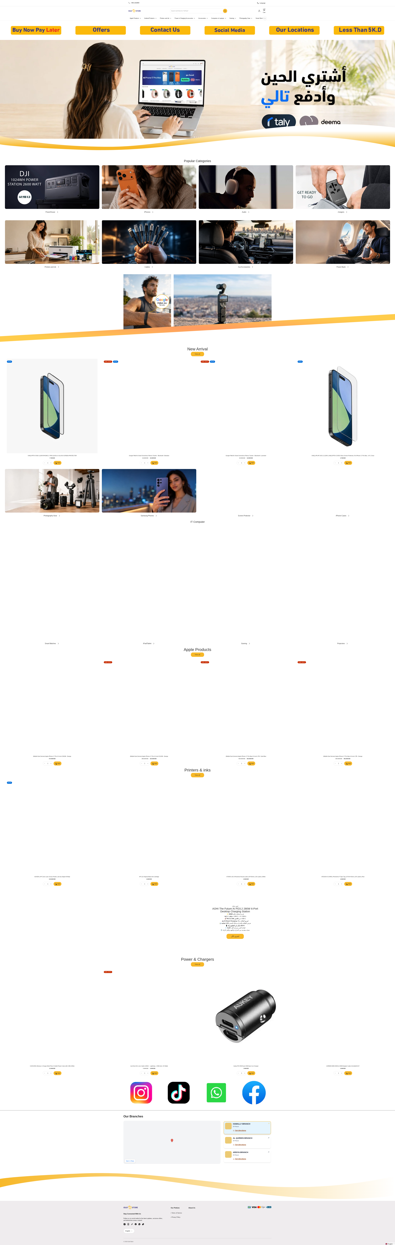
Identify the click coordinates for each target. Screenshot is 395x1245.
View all (197, 354)
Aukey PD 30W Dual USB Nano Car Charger (246, 1066)
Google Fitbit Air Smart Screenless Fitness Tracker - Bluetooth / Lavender (246, 455)
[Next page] (265, 18)
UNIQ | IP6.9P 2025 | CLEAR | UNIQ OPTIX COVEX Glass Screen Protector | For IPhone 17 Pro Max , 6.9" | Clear (343, 455)
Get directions (240, 1130)
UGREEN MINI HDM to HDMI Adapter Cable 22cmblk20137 (343, 1066)
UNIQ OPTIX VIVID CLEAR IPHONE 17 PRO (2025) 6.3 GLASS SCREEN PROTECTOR (52, 455)
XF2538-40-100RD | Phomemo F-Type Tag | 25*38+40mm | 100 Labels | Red (342, 876)
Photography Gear (244, 18)
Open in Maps (130, 1161)
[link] (259, 10)
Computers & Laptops (217, 18)
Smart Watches (260, 18)
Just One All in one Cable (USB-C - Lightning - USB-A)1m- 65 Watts (149, 1066)
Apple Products (134, 18)
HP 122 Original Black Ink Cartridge (149, 876)
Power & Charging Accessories (184, 18)
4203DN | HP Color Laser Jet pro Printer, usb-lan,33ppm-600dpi (52, 876)
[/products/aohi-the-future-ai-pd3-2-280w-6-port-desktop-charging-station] (159, 922)
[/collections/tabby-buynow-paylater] (197, 89)
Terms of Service (177, 1213)
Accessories (202, 18)
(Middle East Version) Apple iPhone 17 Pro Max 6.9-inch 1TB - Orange (342, 756)
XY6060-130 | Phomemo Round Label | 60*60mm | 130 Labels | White (245, 876)
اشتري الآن (235, 936)
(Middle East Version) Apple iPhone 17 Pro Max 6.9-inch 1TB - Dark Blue (246, 756)
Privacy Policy (176, 1217)
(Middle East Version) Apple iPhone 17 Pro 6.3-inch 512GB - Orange (149, 756)
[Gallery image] (36, 30)
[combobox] (199, 11)
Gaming (231, 18)
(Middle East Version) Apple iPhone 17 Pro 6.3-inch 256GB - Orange (52, 756)
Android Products (149, 18)
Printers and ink (164, 18)
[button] (264, 11)
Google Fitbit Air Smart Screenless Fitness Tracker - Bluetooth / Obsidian (149, 455)
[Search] (225, 11)
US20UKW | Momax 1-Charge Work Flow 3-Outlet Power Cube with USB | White (52, 1066)
